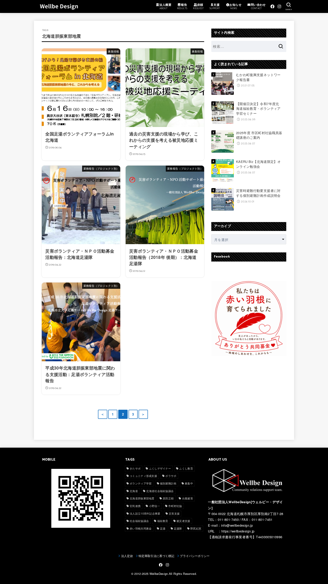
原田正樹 (168, 498)
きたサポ (135, 468)
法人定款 (127, 556)
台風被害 (187, 498)
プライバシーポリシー (195, 556)
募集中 (189, 483)
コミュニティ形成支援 (143, 476)
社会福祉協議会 (139, 521)
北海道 (134, 491)
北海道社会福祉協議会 (160, 491)
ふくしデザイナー (160, 468)
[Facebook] (272, 6)
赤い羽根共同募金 (141, 528)
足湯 (163, 528)
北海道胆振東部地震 (142, 498)
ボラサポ (170, 476)
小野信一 (154, 506)
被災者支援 (183, 521)
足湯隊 (178, 528)
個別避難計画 (168, 483)
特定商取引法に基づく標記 (156, 556)
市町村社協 (175, 506)
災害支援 (174, 513)
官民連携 (135, 506)
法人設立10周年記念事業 (145, 513)
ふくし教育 (186, 468)
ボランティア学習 (141, 483)
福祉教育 (162, 521)
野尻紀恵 (195, 528)
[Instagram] (279, 6)
